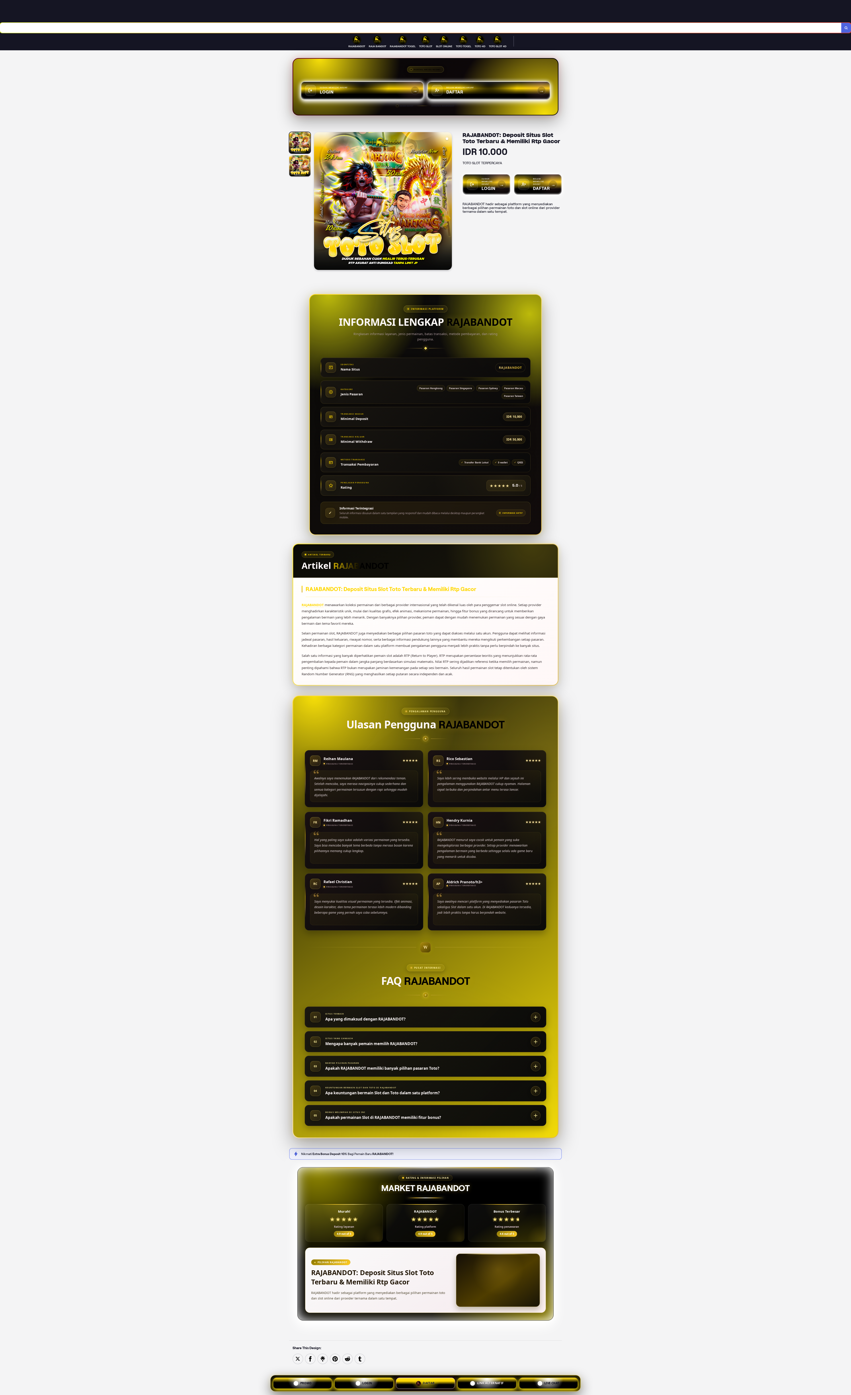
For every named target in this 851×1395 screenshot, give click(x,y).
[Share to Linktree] (322, 1358)
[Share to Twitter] (298, 1358)
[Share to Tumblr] (360, 1358)
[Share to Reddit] (347, 1358)
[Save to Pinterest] (335, 1358)
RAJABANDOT (313, 605)
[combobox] (420, 28)
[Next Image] (448, 201)
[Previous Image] (317, 201)
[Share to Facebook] (310, 1358)
